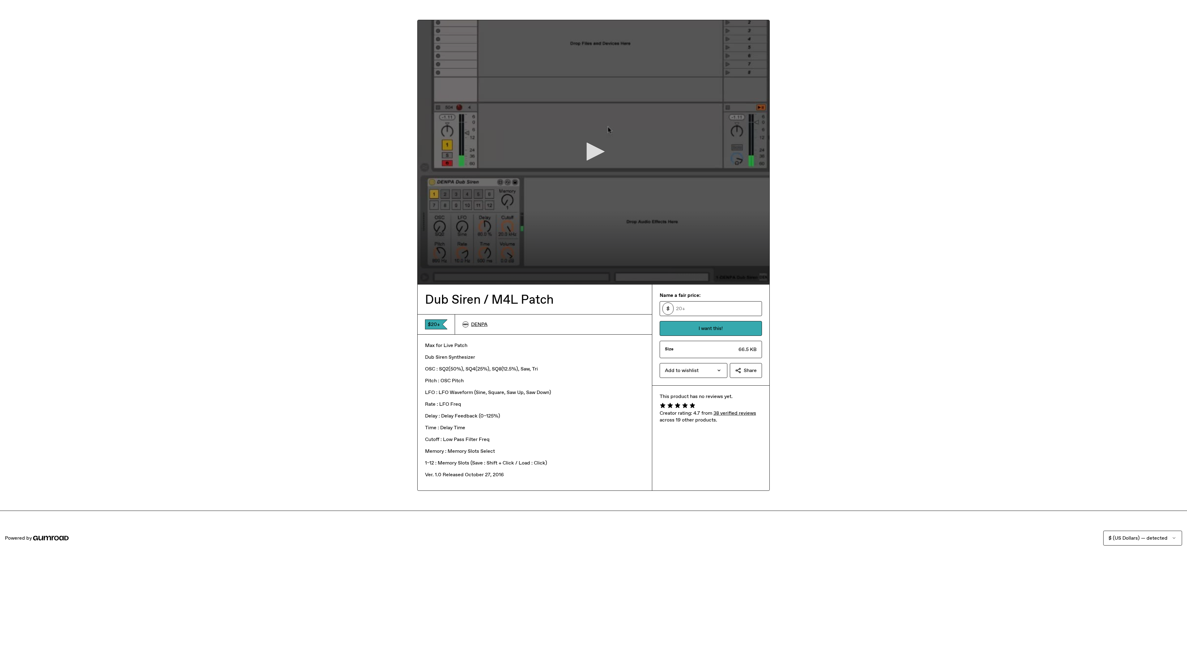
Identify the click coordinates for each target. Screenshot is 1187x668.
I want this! (711, 328)
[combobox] (693, 370)
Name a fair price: (680, 295)
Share (750, 370)
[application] (593, 152)
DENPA (479, 324)
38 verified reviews (734, 413)
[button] (593, 151)
